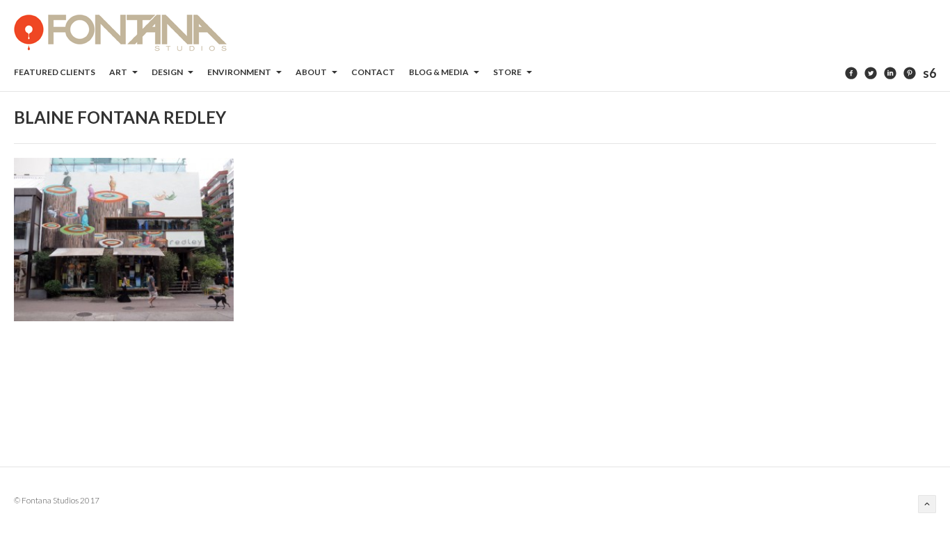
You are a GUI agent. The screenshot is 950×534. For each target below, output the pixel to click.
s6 (929, 73)
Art (119, 72)
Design (168, 72)
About (312, 72)
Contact (373, 72)
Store (508, 72)
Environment (240, 72)
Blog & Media (439, 72)
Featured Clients (54, 72)
